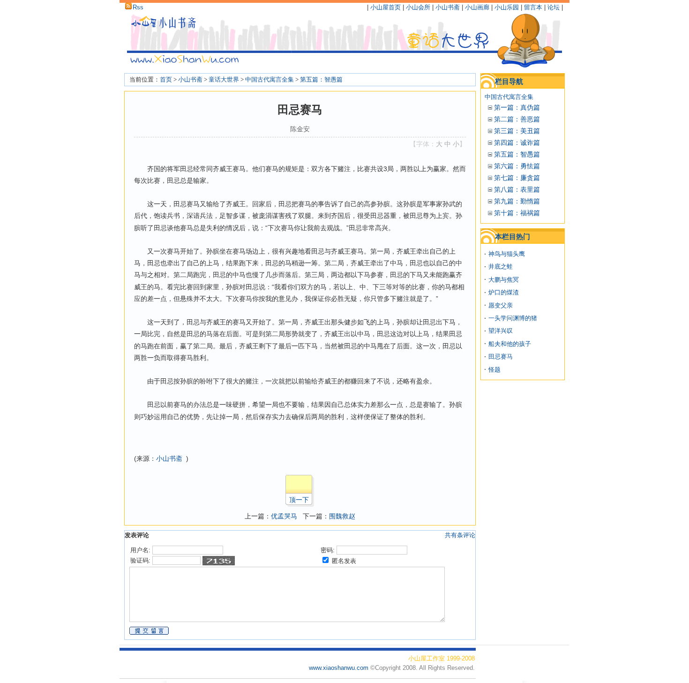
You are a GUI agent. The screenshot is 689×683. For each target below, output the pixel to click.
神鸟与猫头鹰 (506, 253)
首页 (166, 79)
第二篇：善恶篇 (517, 119)
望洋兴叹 (500, 330)
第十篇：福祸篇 (517, 213)
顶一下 (299, 499)
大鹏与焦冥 (503, 279)
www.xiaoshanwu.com (339, 667)
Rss (138, 7)
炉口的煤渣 (503, 292)
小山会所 (418, 7)
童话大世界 (224, 79)
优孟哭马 (284, 516)
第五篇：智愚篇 (321, 79)
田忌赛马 (500, 356)
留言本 (533, 7)
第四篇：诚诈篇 (517, 142)
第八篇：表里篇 (517, 189)
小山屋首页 (385, 7)
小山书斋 (447, 7)
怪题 (494, 369)
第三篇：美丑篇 (517, 131)
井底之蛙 (500, 266)
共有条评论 (460, 535)
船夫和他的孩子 (509, 343)
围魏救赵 (342, 516)
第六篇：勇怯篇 (517, 166)
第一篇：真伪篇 (517, 107)
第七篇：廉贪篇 (517, 177)
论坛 (553, 7)
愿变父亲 (500, 305)
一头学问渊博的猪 (512, 318)
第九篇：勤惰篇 (517, 201)
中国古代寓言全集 (269, 79)
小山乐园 (506, 7)
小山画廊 (477, 7)
